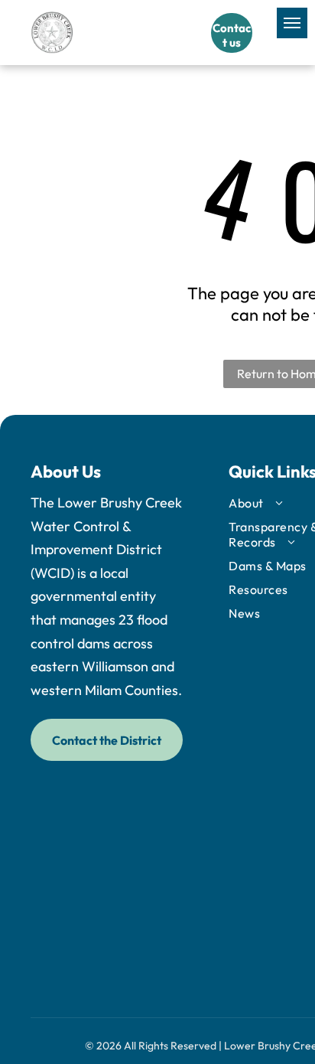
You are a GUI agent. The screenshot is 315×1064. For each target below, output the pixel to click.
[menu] (292, 23)
